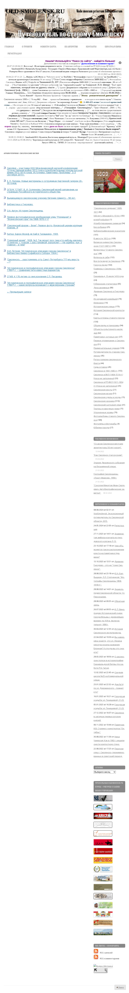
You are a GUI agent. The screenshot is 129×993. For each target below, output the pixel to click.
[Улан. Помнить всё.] (103, 844)
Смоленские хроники (104, 401)
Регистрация (15, 53)
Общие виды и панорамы (106, 325)
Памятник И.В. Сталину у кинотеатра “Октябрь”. (109, 728)
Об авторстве (71, 47)
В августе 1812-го (102, 238)
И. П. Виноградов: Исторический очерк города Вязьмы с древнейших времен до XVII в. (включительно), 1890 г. (109, 617)
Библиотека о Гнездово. (20, 204)
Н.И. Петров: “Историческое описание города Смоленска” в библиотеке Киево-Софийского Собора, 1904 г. (39, 252)
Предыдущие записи (19, 291)
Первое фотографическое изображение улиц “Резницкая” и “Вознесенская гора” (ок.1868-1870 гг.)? (39, 218)
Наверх (121, 987)
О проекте (27, 47)
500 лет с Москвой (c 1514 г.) (107, 215)
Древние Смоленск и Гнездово (109, 291)
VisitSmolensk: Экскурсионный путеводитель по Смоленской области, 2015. (109, 517)
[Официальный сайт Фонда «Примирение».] (103, 871)
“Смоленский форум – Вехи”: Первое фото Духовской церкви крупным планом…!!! (44, 226)
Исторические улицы (104, 306)
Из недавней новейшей (106, 298)
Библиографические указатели (109, 230)
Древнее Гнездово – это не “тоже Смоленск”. (108, 565)
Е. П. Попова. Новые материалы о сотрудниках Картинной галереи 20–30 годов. (45, 182)
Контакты (91, 47)
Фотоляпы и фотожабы (105, 423)
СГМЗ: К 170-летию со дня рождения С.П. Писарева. (34, 276)
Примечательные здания (106, 348)
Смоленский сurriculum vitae (107, 404)
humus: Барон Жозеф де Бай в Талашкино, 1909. (32, 233)
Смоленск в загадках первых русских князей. (109, 716)
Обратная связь (113, 47)
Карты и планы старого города (109, 317)
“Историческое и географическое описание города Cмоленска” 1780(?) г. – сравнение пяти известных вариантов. (41, 269)
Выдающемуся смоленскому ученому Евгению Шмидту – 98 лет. (41, 197)
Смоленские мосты (103, 389)
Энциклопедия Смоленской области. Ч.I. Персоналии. (109, 593)
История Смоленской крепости (109, 310)
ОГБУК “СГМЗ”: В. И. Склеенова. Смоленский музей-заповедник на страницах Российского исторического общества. (42, 190)
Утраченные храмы (103, 412)
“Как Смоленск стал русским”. (108, 455)
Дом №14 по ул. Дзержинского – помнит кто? (109, 688)
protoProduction (101, 219)
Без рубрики (100, 227)
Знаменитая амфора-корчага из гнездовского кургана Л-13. (109, 537)
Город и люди (100, 264)
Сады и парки (100, 367)
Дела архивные (101, 287)
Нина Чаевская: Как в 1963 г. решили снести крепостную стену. (109, 740)
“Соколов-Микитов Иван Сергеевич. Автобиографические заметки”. (109, 489)
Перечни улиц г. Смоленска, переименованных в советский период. (109, 752)
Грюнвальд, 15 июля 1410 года (109, 276)
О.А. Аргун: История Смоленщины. (25, 210)
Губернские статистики (105, 283)
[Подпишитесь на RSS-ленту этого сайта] (97, 952)
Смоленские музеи (103, 393)
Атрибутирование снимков (107, 223)
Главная (9, 47)
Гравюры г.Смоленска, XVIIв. (108, 268)
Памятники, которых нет (106, 336)
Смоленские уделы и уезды (107, 397)
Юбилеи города (101, 427)
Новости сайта (48, 47)
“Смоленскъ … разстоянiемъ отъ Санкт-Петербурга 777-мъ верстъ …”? (43, 260)
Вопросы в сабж (101, 257)
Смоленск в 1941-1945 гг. (105, 370)
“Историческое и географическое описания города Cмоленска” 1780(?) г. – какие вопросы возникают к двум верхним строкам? (41, 283)
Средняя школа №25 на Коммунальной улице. (108, 676)
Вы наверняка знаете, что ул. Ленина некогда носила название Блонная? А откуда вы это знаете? (109, 645)
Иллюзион (99, 302)
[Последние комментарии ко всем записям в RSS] (97, 958)
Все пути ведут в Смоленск (107, 261)
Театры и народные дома (106, 408)
